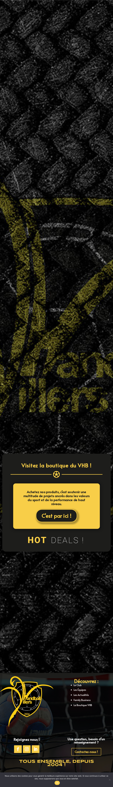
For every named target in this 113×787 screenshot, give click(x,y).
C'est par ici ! (56, 515)
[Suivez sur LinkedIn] (35, 749)
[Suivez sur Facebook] (18, 749)
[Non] (109, 779)
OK (57, 783)
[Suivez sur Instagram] (27, 749)
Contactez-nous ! (86, 752)
